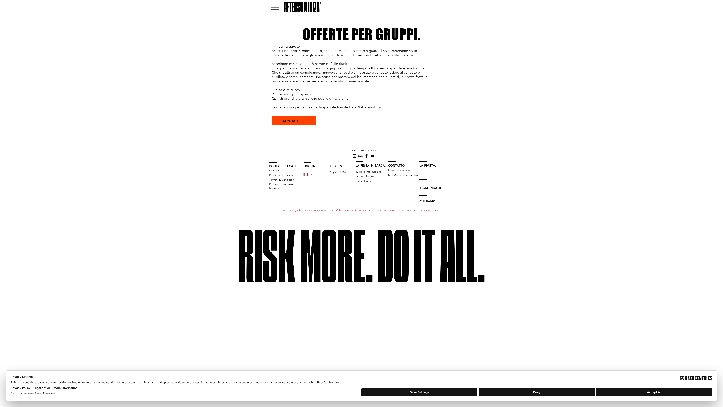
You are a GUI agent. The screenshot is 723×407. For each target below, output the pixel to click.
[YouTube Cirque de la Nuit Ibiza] (372, 156)
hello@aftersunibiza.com (368, 107)
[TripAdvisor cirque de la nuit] (360, 156)
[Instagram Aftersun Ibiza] (354, 156)
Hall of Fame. (364, 180)
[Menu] (275, 7)
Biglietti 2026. (338, 172)
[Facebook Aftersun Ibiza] (366, 156)
